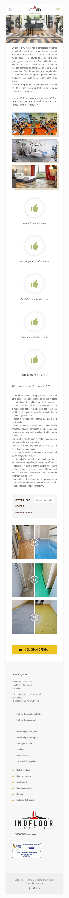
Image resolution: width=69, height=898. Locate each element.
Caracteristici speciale (26, 761)
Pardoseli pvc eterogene (27, 737)
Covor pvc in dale (24, 743)
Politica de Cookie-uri (26, 720)
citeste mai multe (44, 500)
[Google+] (34, 888)
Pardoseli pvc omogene (26, 731)
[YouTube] (39, 888)
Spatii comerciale (24, 788)
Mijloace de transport (25, 800)
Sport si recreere (23, 776)
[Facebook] (30, 888)
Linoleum (20, 749)
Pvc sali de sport (23, 755)
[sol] (26, 857)
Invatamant (21, 782)
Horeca (19, 794)
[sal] (26, 849)
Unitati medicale (23, 770)
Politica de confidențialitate (28, 714)
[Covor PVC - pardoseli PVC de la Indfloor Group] (34, 9)
